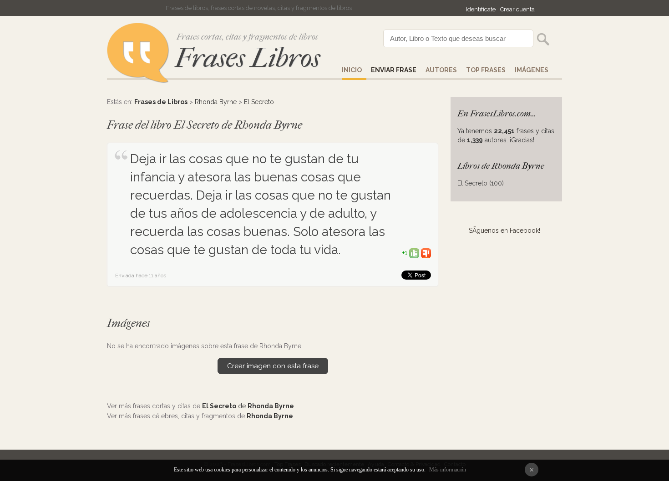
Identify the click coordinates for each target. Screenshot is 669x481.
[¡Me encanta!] (414, 252)
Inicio (352, 70)
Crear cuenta (517, 9)
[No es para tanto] (426, 252)
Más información (447, 469)
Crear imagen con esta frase (273, 366)
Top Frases (486, 70)
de (248, 406)
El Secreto (259, 101)
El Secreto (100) (480, 183)
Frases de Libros (161, 101)
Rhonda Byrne (216, 101)
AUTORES (441, 70)
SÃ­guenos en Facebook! (504, 230)
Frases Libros (247, 58)
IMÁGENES (531, 70)
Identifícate (481, 9)
